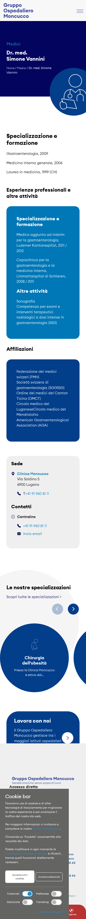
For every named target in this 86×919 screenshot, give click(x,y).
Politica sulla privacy (46, 828)
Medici (21, 68)
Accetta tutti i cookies (20, 876)
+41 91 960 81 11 (37, 493)
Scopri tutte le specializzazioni (33, 597)
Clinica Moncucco (32, 473)
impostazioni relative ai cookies (26, 853)
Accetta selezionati (49, 876)
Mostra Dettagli (51, 912)
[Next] (73, 609)
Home (10, 68)
